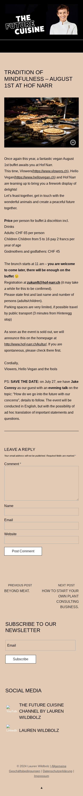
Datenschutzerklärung (57, 771)
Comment (12, 464)
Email (8, 520)
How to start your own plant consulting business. (60, 596)
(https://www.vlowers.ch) (50, 171)
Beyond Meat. (18, 588)
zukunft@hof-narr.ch (43, 282)
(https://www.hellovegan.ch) (35, 177)
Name (8, 506)
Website (10, 534)
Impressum (41, 776)
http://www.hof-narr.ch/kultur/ (25, 344)
